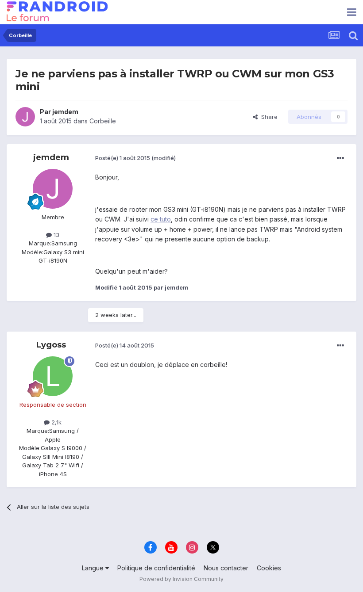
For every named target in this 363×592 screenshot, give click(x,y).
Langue (93, 568)
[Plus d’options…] (340, 158)
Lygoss (51, 345)
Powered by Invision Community (181, 579)
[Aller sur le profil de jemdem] (25, 116)
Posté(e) (122, 157)
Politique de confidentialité (156, 568)
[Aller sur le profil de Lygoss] (53, 376)
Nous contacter (226, 568)
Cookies (269, 568)
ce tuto (161, 219)
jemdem (65, 111)
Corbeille (102, 121)
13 (55, 234)
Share (268, 116)
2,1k (56, 422)
